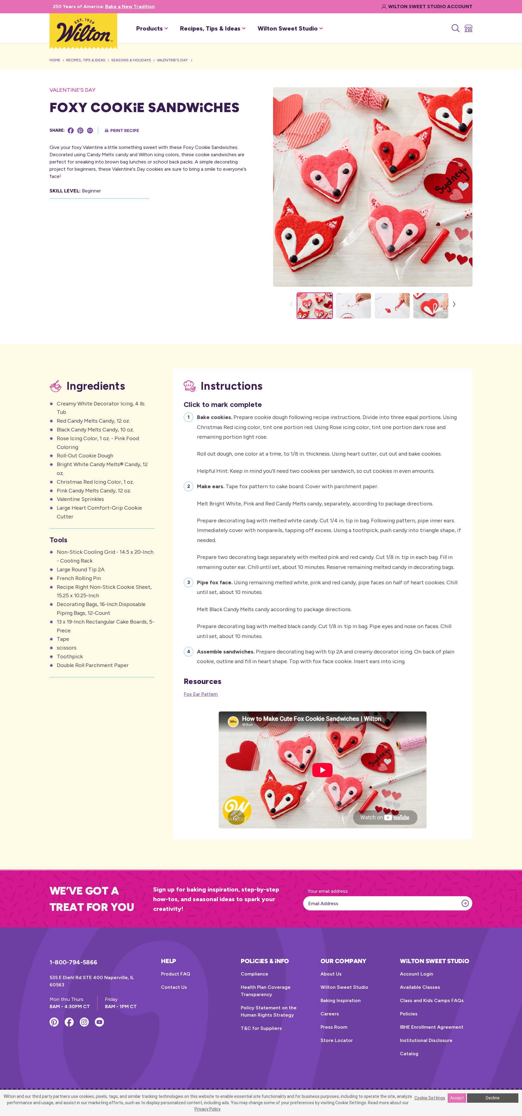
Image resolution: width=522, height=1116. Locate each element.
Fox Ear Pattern (201, 694)
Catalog (409, 1053)
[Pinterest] (80, 130)
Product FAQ (175, 974)
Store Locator (337, 1040)
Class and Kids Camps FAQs (432, 1000)
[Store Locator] (468, 28)
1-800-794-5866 (73, 962)
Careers (330, 1014)
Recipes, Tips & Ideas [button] (210, 28)
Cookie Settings (429, 1097)
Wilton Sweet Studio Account (430, 6)
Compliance (254, 974)
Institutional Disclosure (426, 1040)
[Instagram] (84, 1022)
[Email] (90, 130)
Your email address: (328, 891)
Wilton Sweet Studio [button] (288, 28)
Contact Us (174, 987)
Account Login (416, 974)
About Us (331, 974)
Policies (408, 1014)
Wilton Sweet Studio (344, 987)
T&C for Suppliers (261, 1028)
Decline (493, 1097)
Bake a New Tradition (130, 6)
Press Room (334, 1027)
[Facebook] (71, 130)
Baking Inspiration (341, 1000)
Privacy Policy (207, 1109)
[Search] (455, 28)
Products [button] (149, 28)
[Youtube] (99, 1022)
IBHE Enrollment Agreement (431, 1027)
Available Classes (420, 987)
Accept (457, 1097)
